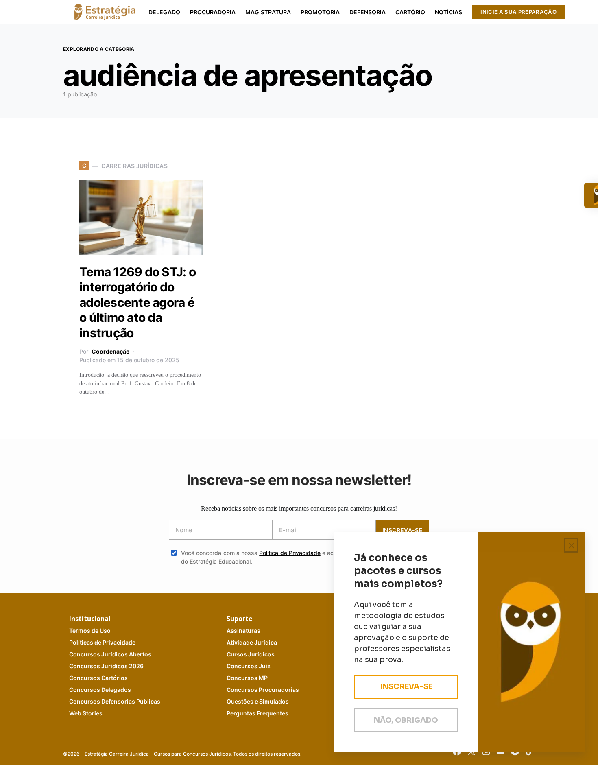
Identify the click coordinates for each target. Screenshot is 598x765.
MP (247, 677)
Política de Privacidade (290, 552)
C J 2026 (106, 665)
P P (102, 642)
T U (90, 630)
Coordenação (111, 351)
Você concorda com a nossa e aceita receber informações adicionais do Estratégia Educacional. (305, 557)
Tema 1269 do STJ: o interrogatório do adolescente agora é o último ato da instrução (137, 302)
